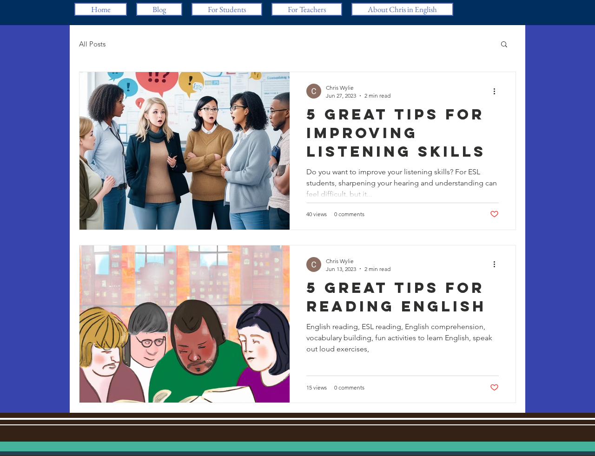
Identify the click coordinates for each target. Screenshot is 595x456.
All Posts (92, 44)
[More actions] (497, 91)
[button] (504, 45)
